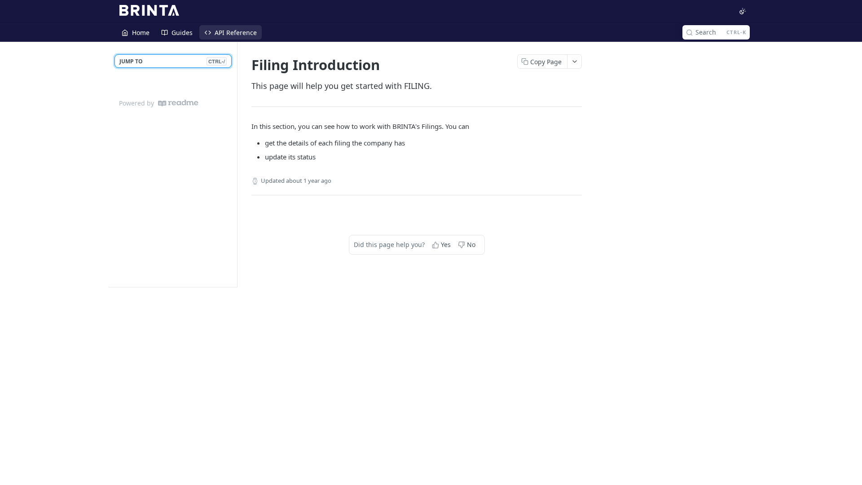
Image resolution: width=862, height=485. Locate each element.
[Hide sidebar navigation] (235, 164)
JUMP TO (172, 61)
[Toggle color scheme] (742, 11)
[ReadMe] (178, 103)
